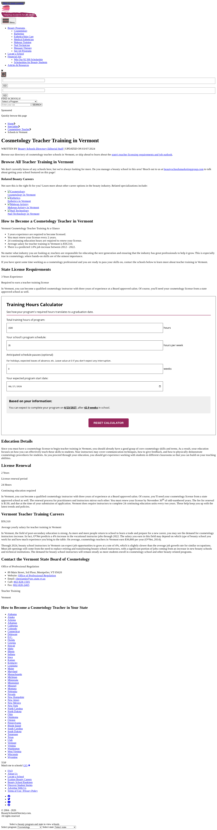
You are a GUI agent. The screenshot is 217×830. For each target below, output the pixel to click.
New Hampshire (16, 697)
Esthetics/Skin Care (24, 36)
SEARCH (37, 105)
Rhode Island (14, 725)
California (13, 625)
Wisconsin (13, 754)
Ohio (10, 714)
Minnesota (13, 680)
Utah (10, 740)
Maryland (12, 671)
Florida (11, 640)
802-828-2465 (21, 585)
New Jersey (13, 700)
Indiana (11, 654)
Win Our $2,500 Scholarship (28, 59)
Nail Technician (22, 45)
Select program (8, 827)
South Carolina (15, 728)
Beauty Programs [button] (16, 28)
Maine (11, 668)
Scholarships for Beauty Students (30, 62)
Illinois (11, 651)
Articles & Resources (18, 65)
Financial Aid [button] (14, 56)
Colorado (12, 628)
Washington (14, 748)
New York (13, 705)
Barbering (19, 33)
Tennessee (13, 734)
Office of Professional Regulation (37, 575)
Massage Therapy (23, 48)
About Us (12, 773)
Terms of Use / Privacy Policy (23, 791)
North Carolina (15, 708)
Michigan (12, 677)
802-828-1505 (22, 581)
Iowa (10, 657)
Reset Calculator (109, 422)
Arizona (12, 620)
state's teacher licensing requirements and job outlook (142, 154)
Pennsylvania (14, 723)
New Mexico (14, 703)
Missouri (12, 685)
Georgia (12, 643)
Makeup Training (22, 42)
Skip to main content (13, 3)
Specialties (13, 126)
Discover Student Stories (20, 785)
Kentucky (12, 663)
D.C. (10, 637)
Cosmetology (20, 31)
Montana (12, 688)
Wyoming (12, 757)
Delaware (12, 634)
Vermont (12, 743)
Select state (48, 827)
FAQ (10, 771)
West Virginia (14, 751)
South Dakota (14, 731)
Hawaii (11, 645)
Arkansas (12, 623)
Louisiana (12, 665)
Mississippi (13, 683)
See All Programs (22, 51)
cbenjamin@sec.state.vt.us (30, 578)
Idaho (10, 648)
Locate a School (16, 53)
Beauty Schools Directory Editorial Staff (40, 148)
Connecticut (14, 631)
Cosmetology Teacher (19, 129)
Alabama (12, 614)
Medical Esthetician (24, 39)
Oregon (11, 720)
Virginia (12, 745)
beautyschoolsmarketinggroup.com (183, 169)
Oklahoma (13, 717)
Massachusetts (15, 674)
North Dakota (14, 711)
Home (11, 123)
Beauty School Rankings (20, 782)
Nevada (11, 694)
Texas (11, 737)
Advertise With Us (17, 788)
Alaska (11, 617)
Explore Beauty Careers (20, 779)
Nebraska (12, 691)
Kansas (11, 660)
